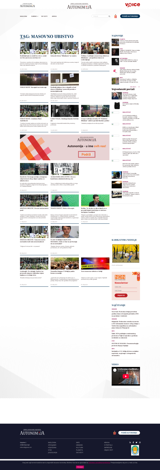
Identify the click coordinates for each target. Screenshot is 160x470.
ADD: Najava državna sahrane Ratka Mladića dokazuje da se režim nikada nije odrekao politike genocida (129, 72)
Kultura (79, 447)
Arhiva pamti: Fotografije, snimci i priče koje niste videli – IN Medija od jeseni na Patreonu (131, 176)
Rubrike (34, 16)
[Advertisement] (80, 26)
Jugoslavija (52, 452)
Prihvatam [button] (80, 467)
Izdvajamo (52, 445)
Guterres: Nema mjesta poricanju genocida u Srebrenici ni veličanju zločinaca (129, 42)
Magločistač (127, 112)
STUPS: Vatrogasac (117, 265)
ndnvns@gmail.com (26, 447)
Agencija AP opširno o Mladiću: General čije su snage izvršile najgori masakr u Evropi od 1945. (129, 81)
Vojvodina (52, 447)
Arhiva (54, 16)
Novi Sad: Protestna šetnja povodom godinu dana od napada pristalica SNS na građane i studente (125, 314)
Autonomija (123, 58)
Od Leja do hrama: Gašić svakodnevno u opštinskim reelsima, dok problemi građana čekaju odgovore (130, 96)
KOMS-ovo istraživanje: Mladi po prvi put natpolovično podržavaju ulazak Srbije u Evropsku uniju (131, 129)
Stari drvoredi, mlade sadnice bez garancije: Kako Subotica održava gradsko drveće (131, 165)
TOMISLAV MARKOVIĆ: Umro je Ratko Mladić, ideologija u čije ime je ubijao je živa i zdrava (130, 52)
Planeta (122, 39)
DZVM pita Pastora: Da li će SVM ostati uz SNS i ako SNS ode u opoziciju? (131, 153)
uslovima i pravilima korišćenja (99, 463)
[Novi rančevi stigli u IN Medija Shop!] (117, 105)
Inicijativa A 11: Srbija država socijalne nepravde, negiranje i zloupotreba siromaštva (125, 353)
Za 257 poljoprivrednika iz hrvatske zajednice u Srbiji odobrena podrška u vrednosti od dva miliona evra (131, 118)
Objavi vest (108, 450)
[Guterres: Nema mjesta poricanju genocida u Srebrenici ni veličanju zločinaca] (115, 42)
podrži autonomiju (130, 16)
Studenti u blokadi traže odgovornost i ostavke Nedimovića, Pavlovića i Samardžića (129, 185)
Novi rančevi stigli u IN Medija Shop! (131, 104)
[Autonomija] (79, 6)
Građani (122, 68)
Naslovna (23, 16)
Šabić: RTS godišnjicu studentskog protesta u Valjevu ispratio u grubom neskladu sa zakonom (125, 336)
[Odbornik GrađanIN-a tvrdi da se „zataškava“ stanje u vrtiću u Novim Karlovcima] (117, 194)
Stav (121, 49)
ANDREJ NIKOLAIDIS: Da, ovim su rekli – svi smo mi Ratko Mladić (129, 60)
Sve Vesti (44, 16)
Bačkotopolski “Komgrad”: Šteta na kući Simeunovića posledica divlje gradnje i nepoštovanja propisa (130, 141)
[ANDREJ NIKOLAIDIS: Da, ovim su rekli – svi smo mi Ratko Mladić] (115, 61)
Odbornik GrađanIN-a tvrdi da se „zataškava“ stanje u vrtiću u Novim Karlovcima (131, 194)
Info (121, 77)
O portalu (108, 445)
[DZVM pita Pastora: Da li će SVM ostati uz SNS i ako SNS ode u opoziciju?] (117, 153)
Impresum (108, 447)
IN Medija (125, 93)
